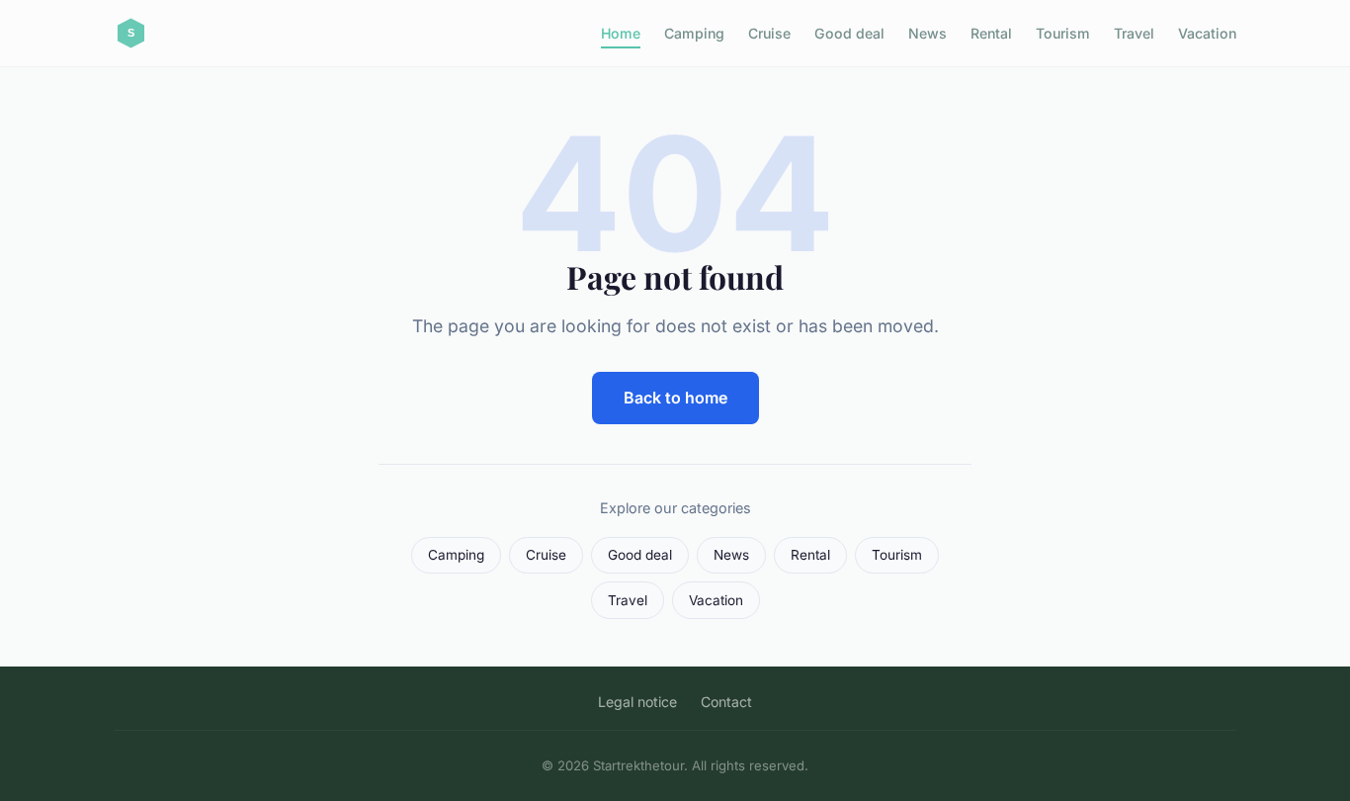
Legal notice (637, 701)
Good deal (849, 33)
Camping (694, 33)
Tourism (1063, 33)
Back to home (675, 397)
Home (620, 33)
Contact (726, 701)
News (927, 33)
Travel (1134, 33)
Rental (991, 33)
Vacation (1207, 33)
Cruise (769, 33)
